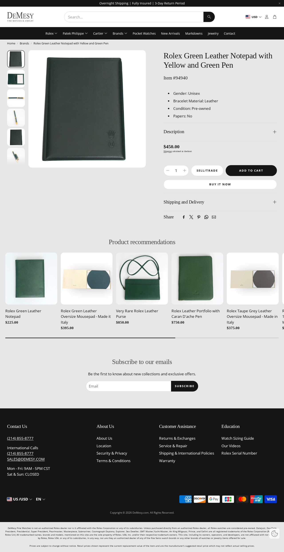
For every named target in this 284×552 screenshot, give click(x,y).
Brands (24, 43)
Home (11, 43)
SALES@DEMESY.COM (26, 459)
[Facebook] (184, 217)
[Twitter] (191, 217)
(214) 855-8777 (20, 438)
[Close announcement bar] (279, 3)
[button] (139, 17)
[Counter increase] (185, 170)
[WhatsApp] (206, 217)
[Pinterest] (199, 217)
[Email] (214, 217)
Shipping (168, 151)
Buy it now (220, 184)
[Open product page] (31, 279)
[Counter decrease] (168, 170)
